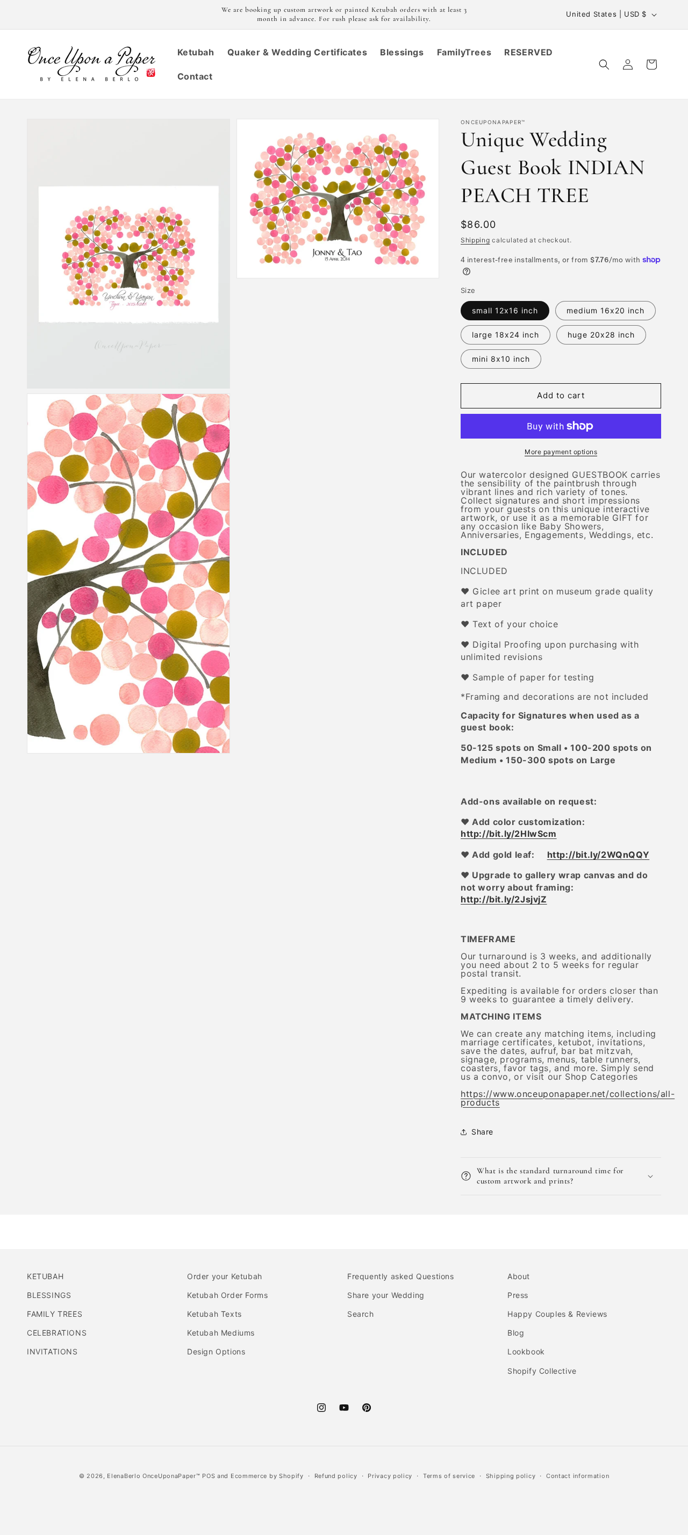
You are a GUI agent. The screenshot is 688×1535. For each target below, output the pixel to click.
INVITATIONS (52, 1351)
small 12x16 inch (505, 310)
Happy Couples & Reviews (557, 1313)
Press (517, 1295)
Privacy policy (390, 1476)
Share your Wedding (386, 1295)
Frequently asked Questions (400, 1276)
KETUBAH (45, 1276)
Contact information (577, 1476)
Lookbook (526, 1351)
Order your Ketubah (224, 1276)
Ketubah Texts (214, 1313)
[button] (604, 64)
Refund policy (335, 1476)
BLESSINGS (49, 1295)
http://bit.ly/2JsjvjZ (504, 899)
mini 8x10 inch (501, 358)
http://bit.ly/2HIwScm (509, 833)
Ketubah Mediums (221, 1332)
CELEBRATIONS (57, 1332)
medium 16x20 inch (605, 310)
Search (360, 1313)
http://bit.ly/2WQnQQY (598, 854)
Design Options (216, 1351)
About (518, 1276)
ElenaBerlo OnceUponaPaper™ (153, 1476)
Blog (515, 1332)
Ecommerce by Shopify (267, 1476)
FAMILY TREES (54, 1313)
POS (208, 1476)
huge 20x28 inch (601, 334)
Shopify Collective (542, 1370)
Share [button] (482, 1131)
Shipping (475, 240)
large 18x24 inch (505, 334)
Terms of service (449, 1476)
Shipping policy (511, 1476)
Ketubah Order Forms (227, 1295)
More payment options (561, 452)
